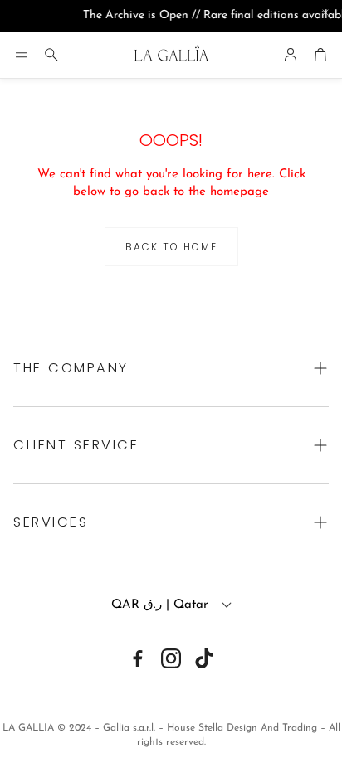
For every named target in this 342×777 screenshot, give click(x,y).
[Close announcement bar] (325, 12)
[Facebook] (138, 658)
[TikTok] (204, 658)
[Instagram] (171, 658)
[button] (21, 54)
